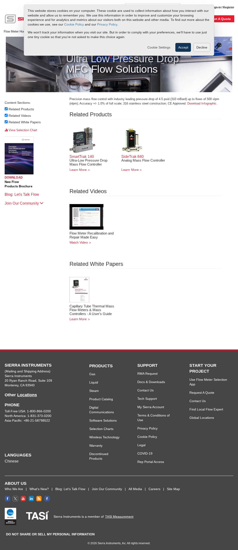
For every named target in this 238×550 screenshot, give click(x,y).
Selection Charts (101, 429)
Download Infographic (202, 103)
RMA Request (147, 373)
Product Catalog (101, 399)
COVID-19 (144, 453)
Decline (201, 47)
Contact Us (145, 390)
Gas (92, 374)
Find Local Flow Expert (206, 409)
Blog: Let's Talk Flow (22, 194)
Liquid (93, 382)
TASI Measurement (119, 516)
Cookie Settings (158, 47)
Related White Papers (25, 122)
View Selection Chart (22, 130)
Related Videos (20, 115)
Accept (183, 47)
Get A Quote (221, 19)
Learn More (78, 170)
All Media (135, 489)
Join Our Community (22, 203)
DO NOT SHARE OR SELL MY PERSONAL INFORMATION (50, 534)
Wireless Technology (104, 437)
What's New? (39, 489)
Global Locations (201, 418)
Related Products (21, 109)
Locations (27, 395)
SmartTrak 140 (81, 157)
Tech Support (147, 398)
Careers (154, 489)
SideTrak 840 (132, 157)
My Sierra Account (150, 407)
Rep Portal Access (150, 462)
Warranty (95, 445)
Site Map (173, 489)
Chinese (12, 461)
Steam (94, 391)
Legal (141, 445)
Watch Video (78, 242)
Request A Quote (201, 392)
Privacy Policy (107, 24)
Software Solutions (103, 420)
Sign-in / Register (223, 7)
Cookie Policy (74, 24)
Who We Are (14, 489)
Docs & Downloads (151, 382)
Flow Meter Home (15, 31)
